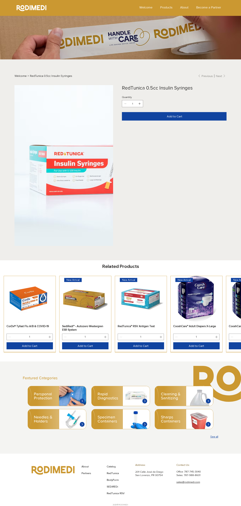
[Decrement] (9, 337)
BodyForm (113, 479)
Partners (86, 473)
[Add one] (139, 103)
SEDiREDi (112, 486)
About (85, 466)
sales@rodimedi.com (188, 481)
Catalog (111, 466)
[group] (120, 314)
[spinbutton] (29, 337)
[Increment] (50, 337)
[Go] (82, 401)
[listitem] (57, 396)
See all (214, 436)
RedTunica (113, 473)
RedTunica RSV (116, 493)
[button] (166, 7)
